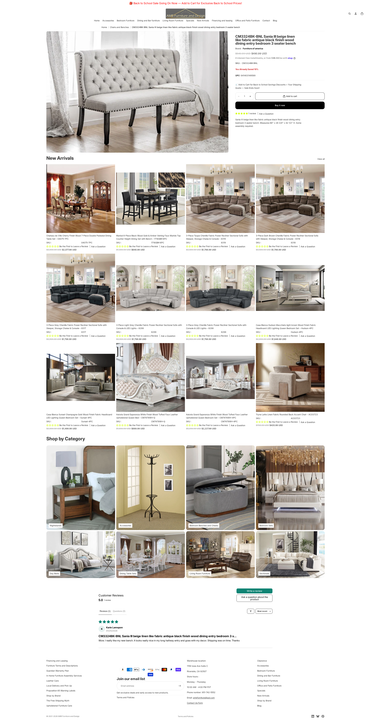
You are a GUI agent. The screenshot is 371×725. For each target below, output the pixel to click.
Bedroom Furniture (266, 670)
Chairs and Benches (119, 27)
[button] (241, 113)
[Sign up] (180, 686)
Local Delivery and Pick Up (59, 685)
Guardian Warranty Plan (57, 670)
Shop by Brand (53, 695)
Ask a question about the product (254, 598)
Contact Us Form (195, 703)
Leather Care (52, 680)
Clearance (262, 660)
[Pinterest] (323, 716)
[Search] (349, 13)
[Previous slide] (50, 198)
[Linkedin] (312, 716)
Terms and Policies (125, 697)
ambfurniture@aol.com (204, 697)
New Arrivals (263, 695)
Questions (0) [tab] (119, 611)
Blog (259, 705)
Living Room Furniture (267, 680)
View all (321, 159)
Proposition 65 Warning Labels (60, 690)
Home (104, 27)
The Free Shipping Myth (57, 700)
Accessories (263, 665)
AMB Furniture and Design (68, 716)
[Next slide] (110, 198)
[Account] (355, 13)
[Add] (110, 228)
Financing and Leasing (57, 660)
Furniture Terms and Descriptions (62, 665)
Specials (261, 690)
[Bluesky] (318, 716)
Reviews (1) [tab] (105, 611)
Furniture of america (253, 48)
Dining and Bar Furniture (268, 675)
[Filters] (250, 611)
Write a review (254, 590)
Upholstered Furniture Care (59, 705)
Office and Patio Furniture (269, 685)
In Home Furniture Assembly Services (64, 675)
